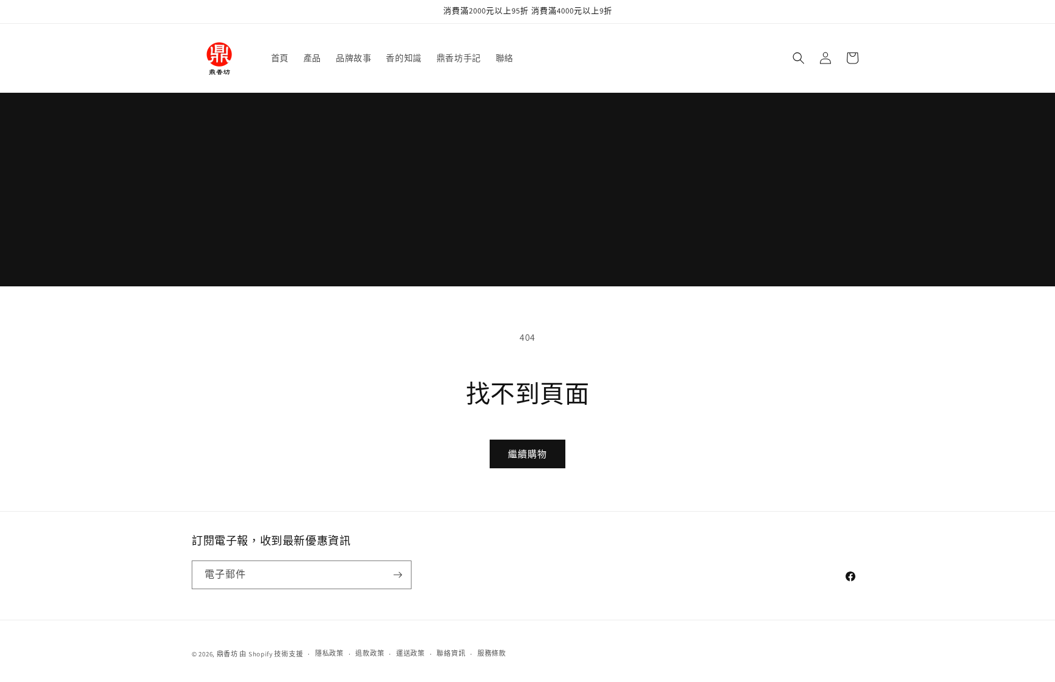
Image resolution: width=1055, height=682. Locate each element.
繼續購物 (527, 454)
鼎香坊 (227, 654)
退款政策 (369, 653)
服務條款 (491, 653)
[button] (798, 58)
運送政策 (410, 653)
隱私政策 (329, 653)
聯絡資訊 (451, 653)
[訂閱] (397, 574)
